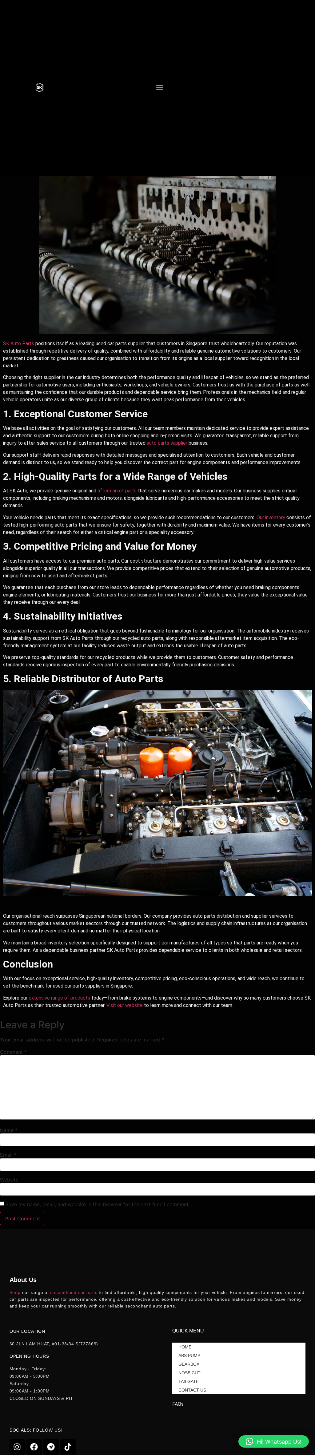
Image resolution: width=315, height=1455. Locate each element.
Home (184, 1346)
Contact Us (192, 1390)
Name (9, 1130)
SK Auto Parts (18, 343)
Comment (13, 1051)
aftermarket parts (117, 491)
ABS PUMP (189, 1355)
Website (9, 1179)
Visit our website (124, 1005)
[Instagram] (17, 1447)
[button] (160, 87)
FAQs (178, 1404)
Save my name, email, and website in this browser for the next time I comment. (98, 1204)
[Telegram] (51, 1447)
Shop (15, 1292)
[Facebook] (34, 1447)
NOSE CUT (189, 1372)
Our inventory (271, 517)
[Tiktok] (68, 1447)
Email (8, 1154)
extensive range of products (59, 998)
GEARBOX (188, 1364)
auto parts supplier (167, 443)
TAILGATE (188, 1381)
